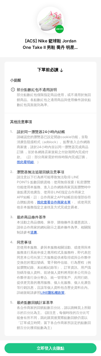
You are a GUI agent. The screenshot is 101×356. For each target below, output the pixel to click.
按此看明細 (25, 162)
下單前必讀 (47, 69)
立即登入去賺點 (50, 348)
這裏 (33, 232)
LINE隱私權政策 (52, 292)
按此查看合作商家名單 (54, 202)
